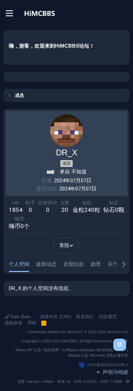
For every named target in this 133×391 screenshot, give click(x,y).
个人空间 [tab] (19, 264)
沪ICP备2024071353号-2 (107, 365)
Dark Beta (19, 316)
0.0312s (90, 381)
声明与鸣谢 (115, 372)
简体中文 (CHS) (55, 316)
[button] (128, 381)
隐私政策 (14, 322)
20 (64, 209)
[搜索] (124, 13)
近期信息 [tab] (73, 264)
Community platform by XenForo (78, 332)
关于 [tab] (113, 264)
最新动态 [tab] (46, 264)
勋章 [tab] (96, 264)
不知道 (79, 172)
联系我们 (85, 316)
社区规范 (108, 316)
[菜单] (9, 13)
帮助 (32, 322)
